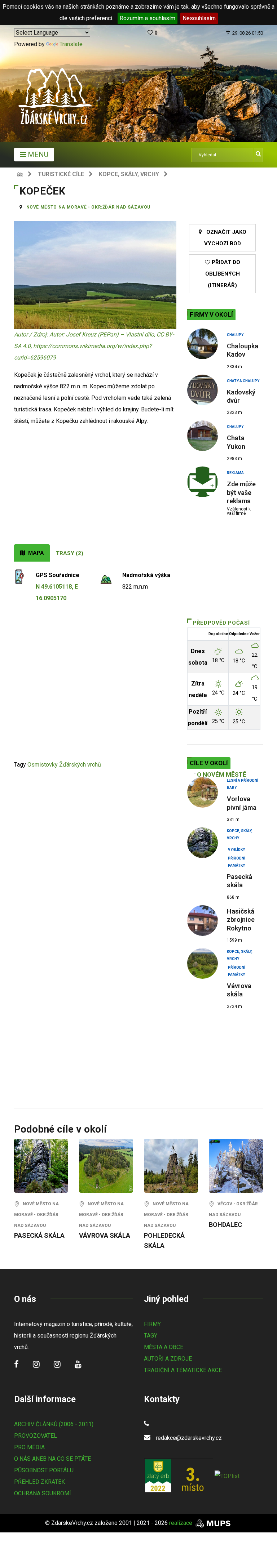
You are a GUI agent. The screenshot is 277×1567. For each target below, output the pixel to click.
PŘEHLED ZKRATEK (39, 1481)
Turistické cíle (61, 174)
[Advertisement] (95, 490)
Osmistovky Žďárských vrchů (64, 764)
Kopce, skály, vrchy (129, 174)
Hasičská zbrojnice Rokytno (241, 919)
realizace (181, 1522)
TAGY (150, 1335)
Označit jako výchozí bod (224, 238)
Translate (71, 44)
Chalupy (235, 335)
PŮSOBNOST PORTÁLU (44, 1470)
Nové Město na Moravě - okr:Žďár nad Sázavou (88, 207)
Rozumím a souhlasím (147, 18)
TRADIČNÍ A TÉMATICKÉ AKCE (183, 1370)
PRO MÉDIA (29, 1447)
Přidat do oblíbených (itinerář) (222, 274)
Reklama (235, 473)
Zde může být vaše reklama (241, 492)
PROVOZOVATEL (35, 1435)
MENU (37, 154)
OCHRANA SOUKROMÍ (42, 1493)
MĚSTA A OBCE (163, 1347)
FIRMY (152, 1324)
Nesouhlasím (199, 18)
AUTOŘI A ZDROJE (168, 1358)
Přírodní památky (236, 859)
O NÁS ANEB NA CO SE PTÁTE (52, 1458)
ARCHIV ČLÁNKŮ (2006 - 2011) (53, 1424)
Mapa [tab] (34, 553)
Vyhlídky (236, 850)
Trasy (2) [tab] (69, 553)
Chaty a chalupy (243, 381)
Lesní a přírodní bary (242, 781)
